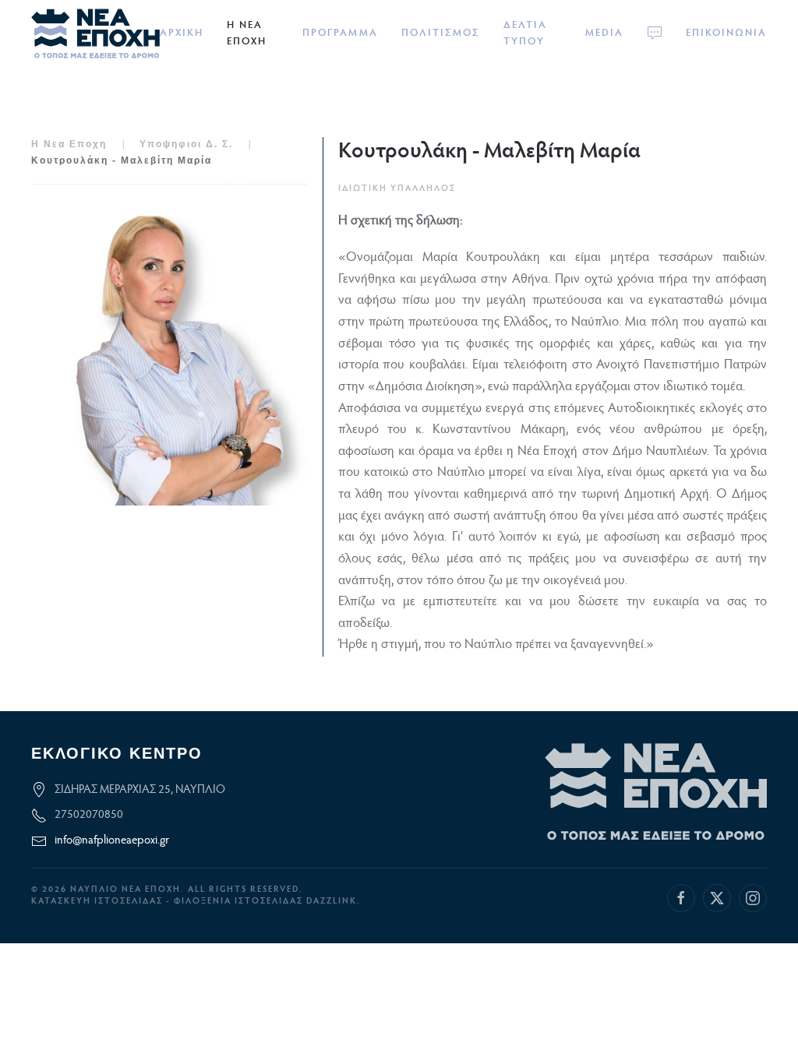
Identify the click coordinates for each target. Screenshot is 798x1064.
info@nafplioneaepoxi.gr (112, 841)
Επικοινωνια (726, 33)
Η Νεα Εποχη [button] (247, 33)
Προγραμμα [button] (340, 33)
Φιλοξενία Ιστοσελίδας (240, 901)
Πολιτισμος (440, 33)
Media (604, 33)
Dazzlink (331, 901)
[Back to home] (95, 33)
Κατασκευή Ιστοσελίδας (97, 901)
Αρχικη (181, 33)
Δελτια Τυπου (525, 33)
